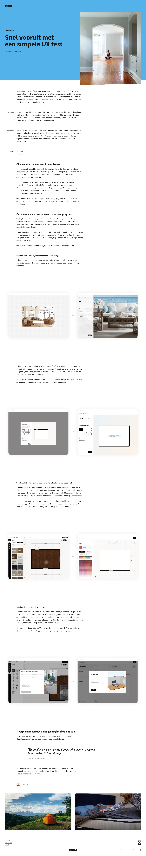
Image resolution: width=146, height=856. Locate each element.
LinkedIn (7, 845)
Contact (39, 6)
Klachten (123, 850)
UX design (20, 154)
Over (34, 6)
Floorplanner (21, 91)
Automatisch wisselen (133, 850)
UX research (20, 151)
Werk (16, 6)
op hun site (70, 185)
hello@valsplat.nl (9, 840)
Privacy (116, 850)
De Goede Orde (16, 850)
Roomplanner (47, 115)
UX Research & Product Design (13, 51)
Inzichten (21, 6)
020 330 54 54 (8, 843)
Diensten (28, 6)
